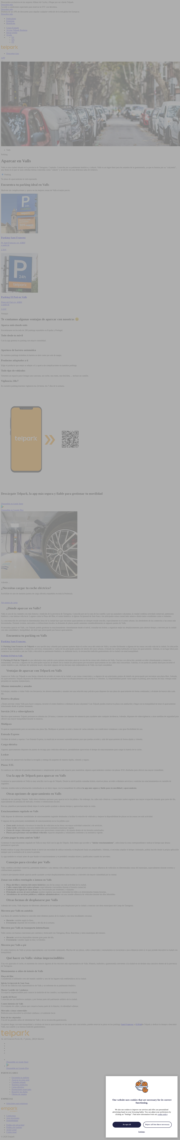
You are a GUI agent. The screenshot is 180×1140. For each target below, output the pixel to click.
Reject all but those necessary (157, 1125)
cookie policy (162, 1115)
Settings (141, 1132)
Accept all (127, 1125)
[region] (141, 1107)
